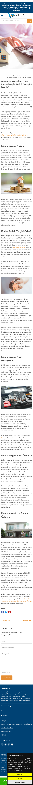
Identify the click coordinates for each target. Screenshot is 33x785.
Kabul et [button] (19, 774)
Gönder (7, 678)
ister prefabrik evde (19, 247)
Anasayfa (4, 76)
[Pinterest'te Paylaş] (9, 612)
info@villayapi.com (6, 731)
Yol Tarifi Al (4, 735)
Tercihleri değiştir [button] (19, 782)
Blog (8, 77)
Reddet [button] (20, 778)
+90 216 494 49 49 (7, 728)
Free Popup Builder (6, 755)
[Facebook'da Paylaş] (2, 612)
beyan (3, 438)
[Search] (29, 21)
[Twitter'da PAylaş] (6, 612)
